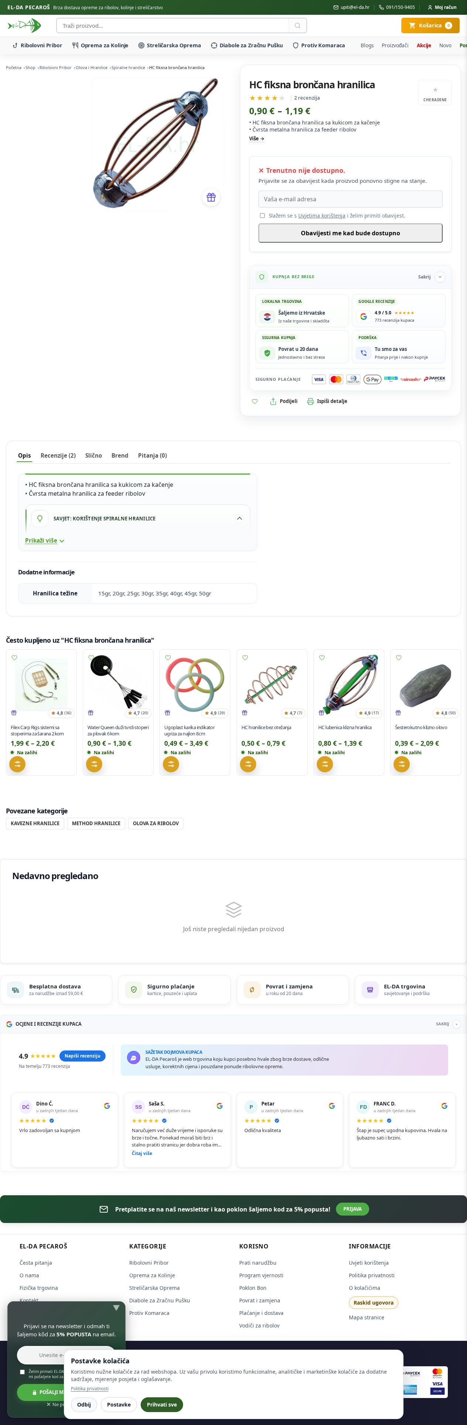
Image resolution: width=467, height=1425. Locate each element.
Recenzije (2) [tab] (58, 455)
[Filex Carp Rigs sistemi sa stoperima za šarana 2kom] (41, 684)
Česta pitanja (36, 1262)
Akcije (424, 45)
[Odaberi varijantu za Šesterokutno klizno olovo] (402, 764)
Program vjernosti (261, 1275)
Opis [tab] (24, 455)
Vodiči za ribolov (259, 1325)
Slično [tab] (93, 455)
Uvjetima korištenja (322, 215)
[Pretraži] (297, 25)
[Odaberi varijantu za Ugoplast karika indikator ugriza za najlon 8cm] (171, 764)
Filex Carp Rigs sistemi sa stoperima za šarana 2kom (37, 730)
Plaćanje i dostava (261, 1312)
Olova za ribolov (156, 823)
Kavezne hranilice (35, 823)
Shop (30, 67)
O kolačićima (364, 1287)
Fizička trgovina (39, 1287)
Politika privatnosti (372, 1275)
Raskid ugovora (374, 1302)
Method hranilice (96, 823)
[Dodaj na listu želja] (254, 401)
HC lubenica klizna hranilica (344, 727)
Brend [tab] (119, 455)
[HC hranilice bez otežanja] (272, 684)
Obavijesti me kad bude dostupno (350, 233)
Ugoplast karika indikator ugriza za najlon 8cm (189, 730)
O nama (29, 1275)
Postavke (119, 1404)
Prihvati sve (162, 1404)
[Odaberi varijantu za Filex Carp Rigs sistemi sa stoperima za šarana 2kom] (17, 764)
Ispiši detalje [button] (332, 401)
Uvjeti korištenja (369, 1262)
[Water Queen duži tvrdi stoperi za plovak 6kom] (118, 684)
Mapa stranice (366, 1317)
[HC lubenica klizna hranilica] (349, 684)
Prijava (352, 1209)
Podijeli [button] (289, 401)
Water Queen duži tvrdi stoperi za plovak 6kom (117, 730)
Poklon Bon (253, 1287)
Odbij (84, 1404)
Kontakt (29, 1300)
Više (254, 138)
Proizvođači (395, 45)
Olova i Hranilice (91, 67)
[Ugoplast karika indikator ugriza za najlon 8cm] (195, 684)
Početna (13, 67)
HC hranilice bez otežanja (266, 727)
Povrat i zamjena (259, 1300)
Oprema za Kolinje (105, 45)
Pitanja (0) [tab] (152, 455)
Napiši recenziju (82, 1056)
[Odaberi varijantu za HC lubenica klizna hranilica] (325, 764)
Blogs (367, 45)
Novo (445, 45)
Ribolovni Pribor (41, 45)
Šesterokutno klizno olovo (421, 727)
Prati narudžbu (258, 1262)
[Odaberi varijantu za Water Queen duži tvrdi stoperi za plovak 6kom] (94, 764)
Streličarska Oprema (174, 45)
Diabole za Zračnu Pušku (251, 45)
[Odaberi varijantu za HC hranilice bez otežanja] (248, 764)
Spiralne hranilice (128, 67)
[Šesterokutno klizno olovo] (425, 684)
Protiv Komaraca (323, 45)
